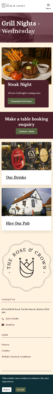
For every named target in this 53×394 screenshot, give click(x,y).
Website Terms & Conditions (16, 356)
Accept (20, 389)
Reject (6, 389)
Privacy (5, 344)
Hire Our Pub (18, 223)
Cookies (6, 350)
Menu (48, 8)
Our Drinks (16, 177)
